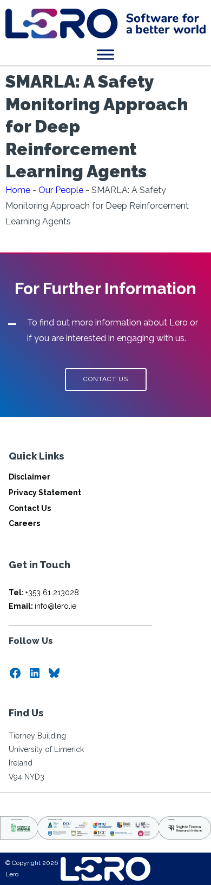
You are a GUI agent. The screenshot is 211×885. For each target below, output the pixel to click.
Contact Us (30, 508)
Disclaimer (29, 477)
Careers (24, 523)
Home (17, 190)
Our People (60, 190)
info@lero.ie (42, 606)
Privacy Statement (45, 492)
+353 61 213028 (44, 592)
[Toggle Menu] (105, 54)
